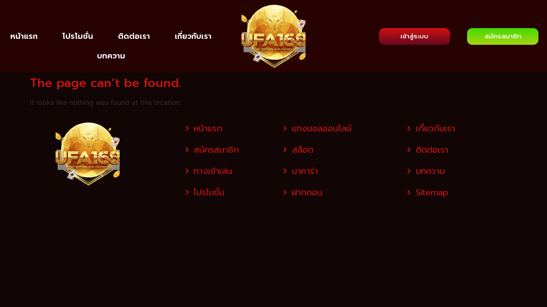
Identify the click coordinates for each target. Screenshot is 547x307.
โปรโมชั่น (77, 36)
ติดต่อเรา (134, 36)
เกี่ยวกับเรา (193, 36)
